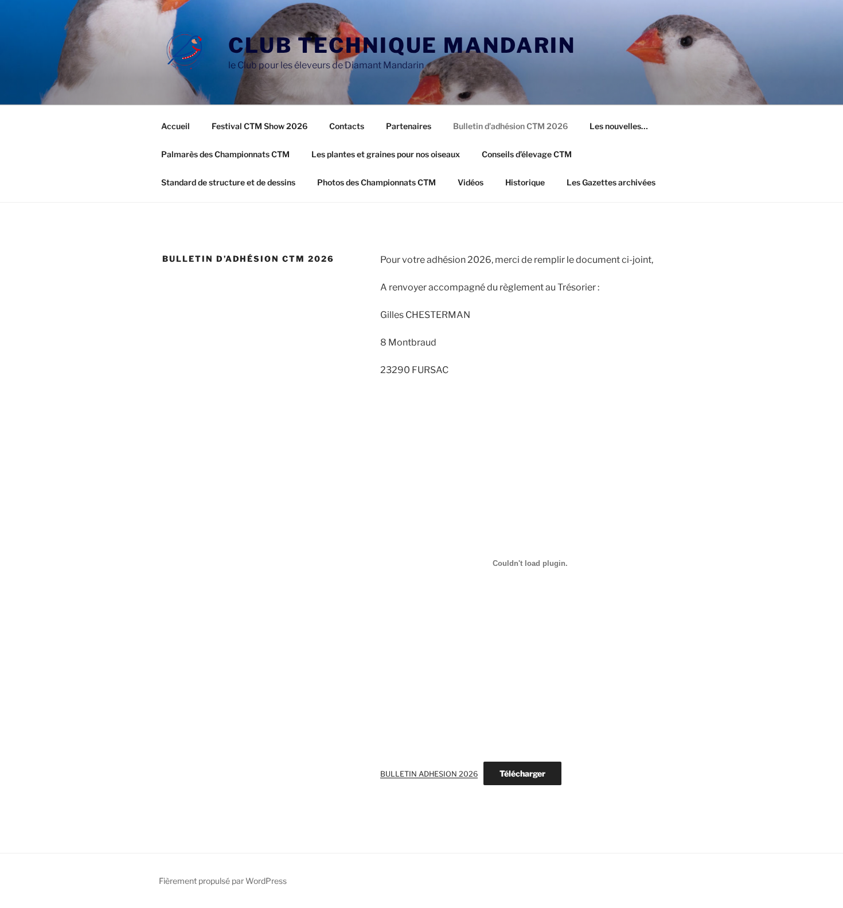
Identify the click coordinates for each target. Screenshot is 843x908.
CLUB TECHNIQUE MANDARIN (402, 45)
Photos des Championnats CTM (376, 182)
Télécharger (522, 773)
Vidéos (470, 182)
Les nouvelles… (619, 126)
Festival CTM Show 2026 (259, 126)
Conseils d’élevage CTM (527, 154)
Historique (525, 182)
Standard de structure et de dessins (228, 182)
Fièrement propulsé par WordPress (223, 881)
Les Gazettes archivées (611, 182)
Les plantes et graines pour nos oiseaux (385, 154)
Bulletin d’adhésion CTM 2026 (510, 126)
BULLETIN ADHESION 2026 (429, 774)
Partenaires (408, 126)
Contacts (346, 126)
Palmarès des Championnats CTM (225, 154)
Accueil (175, 126)
